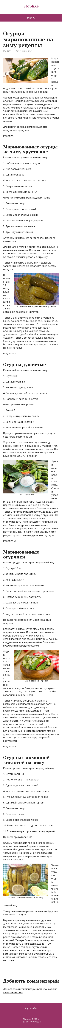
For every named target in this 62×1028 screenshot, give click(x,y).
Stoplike (31, 6)
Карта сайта (31, 1008)
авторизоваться (13, 992)
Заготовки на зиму (23, 51)
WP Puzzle (35, 1021)
